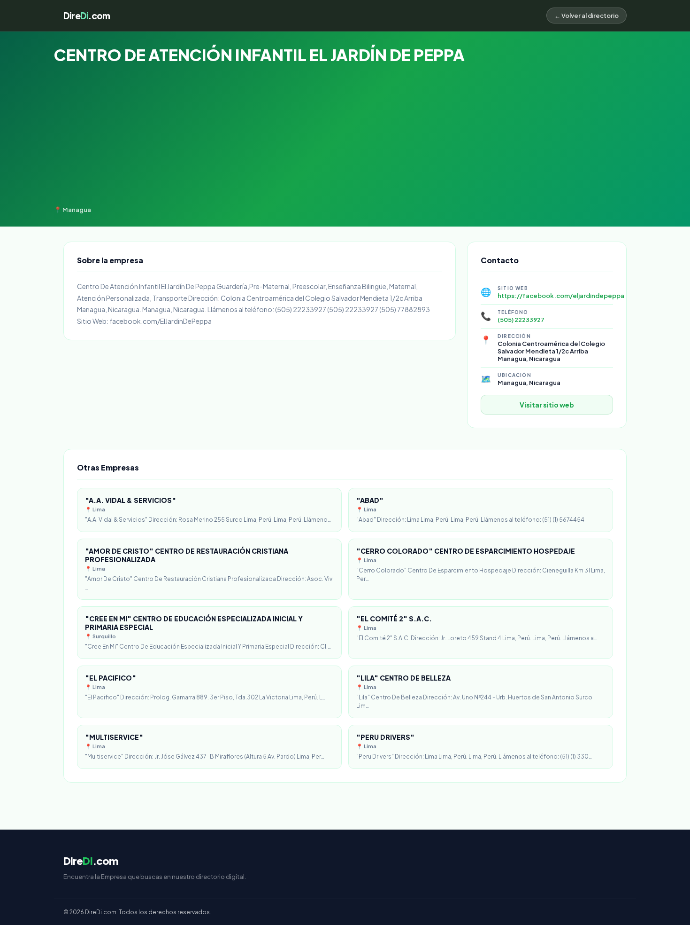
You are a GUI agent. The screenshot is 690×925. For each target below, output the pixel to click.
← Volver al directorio (586, 15)
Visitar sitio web (547, 404)
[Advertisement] (345, 135)
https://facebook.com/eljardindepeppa (561, 295)
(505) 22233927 (521, 319)
